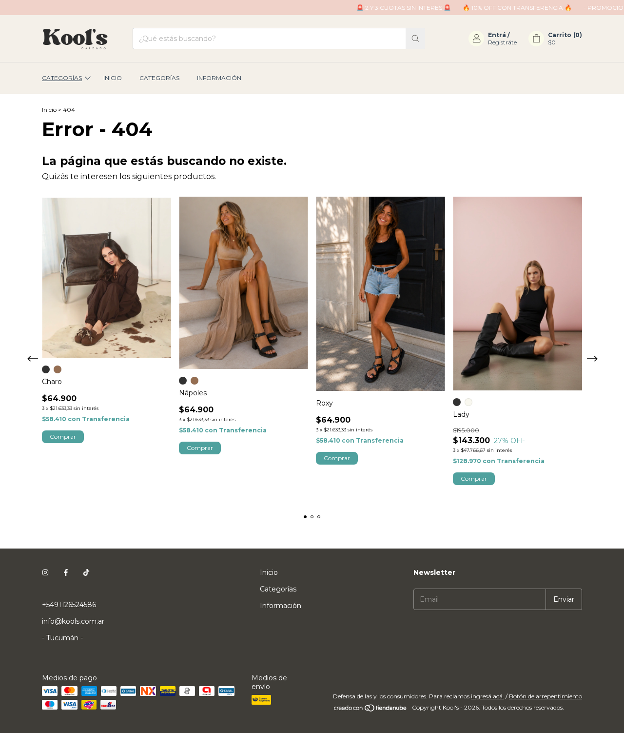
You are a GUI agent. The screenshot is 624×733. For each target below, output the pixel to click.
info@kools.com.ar (73, 621)
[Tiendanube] (371, 709)
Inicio (112, 77)
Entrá (497, 35)
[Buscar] (415, 38)
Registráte (502, 42)
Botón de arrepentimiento (545, 696)
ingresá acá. (487, 696)
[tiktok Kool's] (86, 572)
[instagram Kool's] (45, 572)
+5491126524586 (69, 604)
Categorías (62, 77)
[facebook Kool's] (65, 572)
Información (219, 77)
